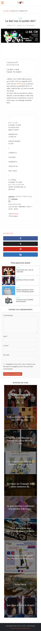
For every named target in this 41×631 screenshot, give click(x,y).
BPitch (19, 84)
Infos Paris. (20, 584)
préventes (14, 214)
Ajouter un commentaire (26, 25)
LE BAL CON (8, 233)
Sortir (20, 18)
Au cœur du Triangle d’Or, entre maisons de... (20, 485)
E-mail (6, 346)
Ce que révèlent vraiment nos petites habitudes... (20, 507)
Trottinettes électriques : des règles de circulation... (20, 557)
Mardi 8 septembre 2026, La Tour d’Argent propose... (25, 291)
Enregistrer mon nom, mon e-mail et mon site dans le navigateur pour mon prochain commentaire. (19, 366)
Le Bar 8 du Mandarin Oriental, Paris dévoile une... (20, 440)
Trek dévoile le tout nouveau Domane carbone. (20, 529)
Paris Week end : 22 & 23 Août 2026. (24, 271)
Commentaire (8, 315)
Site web (6, 355)
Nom (5, 336)
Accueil (5, 11)
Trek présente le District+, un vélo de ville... (20, 418)
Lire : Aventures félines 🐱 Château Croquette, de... (20, 463)
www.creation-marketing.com (20, 628)
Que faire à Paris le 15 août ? (25, 281)
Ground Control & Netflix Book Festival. (24, 300)
